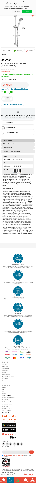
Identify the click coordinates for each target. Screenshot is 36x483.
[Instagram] (10, 444)
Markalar (4, 372)
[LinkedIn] (18, 444)
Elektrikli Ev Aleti (6, 385)
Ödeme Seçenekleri (9, 144)
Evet (27, 11)
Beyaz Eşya (5, 378)
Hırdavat (4, 387)
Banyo (3, 383)
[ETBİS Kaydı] (6, 462)
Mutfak (3, 381)
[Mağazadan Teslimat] (18, 291)
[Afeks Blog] (9, 435)
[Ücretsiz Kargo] (18, 275)
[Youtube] (14, 444)
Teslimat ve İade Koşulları (11, 151)
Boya (3, 391)
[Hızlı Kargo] (18, 324)
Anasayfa (4, 364)
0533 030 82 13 (9, 419)
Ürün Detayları (7, 147)
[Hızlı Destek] (18, 307)
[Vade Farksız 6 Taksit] (18, 258)
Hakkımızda (5, 366)
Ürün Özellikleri (8, 140)
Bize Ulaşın (5, 370)
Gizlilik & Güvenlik (6, 402)
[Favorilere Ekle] (32, 15)
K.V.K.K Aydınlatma (7, 404)
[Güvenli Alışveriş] (18, 340)
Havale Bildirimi (6, 374)
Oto (3, 389)
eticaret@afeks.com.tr (8, 422)
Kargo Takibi (5, 406)
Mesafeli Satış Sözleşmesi (8, 397)
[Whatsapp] (21, 444)
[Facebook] (3, 444)
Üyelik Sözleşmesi (6, 400)
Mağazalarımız (6, 368)
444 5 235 (9, 416)
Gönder (31, 452)
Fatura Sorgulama (6, 410)
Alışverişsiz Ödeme (7, 408)
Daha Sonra (16, 11)
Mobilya (4, 393)
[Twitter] (7, 444)
